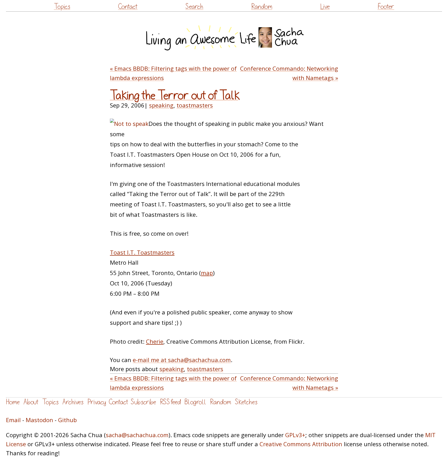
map (207, 273)
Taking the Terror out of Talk (175, 96)
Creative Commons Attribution (301, 444)
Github (67, 420)
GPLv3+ (295, 435)
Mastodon (39, 420)
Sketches (246, 402)
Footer (385, 6)
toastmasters (195, 105)
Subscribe (143, 402)
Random (261, 6)
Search (194, 6)
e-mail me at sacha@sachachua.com (182, 360)
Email (13, 420)
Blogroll (195, 402)
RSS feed (170, 402)
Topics (62, 6)
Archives (72, 402)
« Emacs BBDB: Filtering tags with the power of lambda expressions (173, 72)
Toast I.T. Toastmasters (142, 252)
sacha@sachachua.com (137, 435)
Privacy (96, 402)
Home (13, 402)
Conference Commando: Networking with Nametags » (289, 72)
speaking (161, 105)
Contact (127, 6)
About (31, 402)
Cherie (154, 341)
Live (325, 6)
